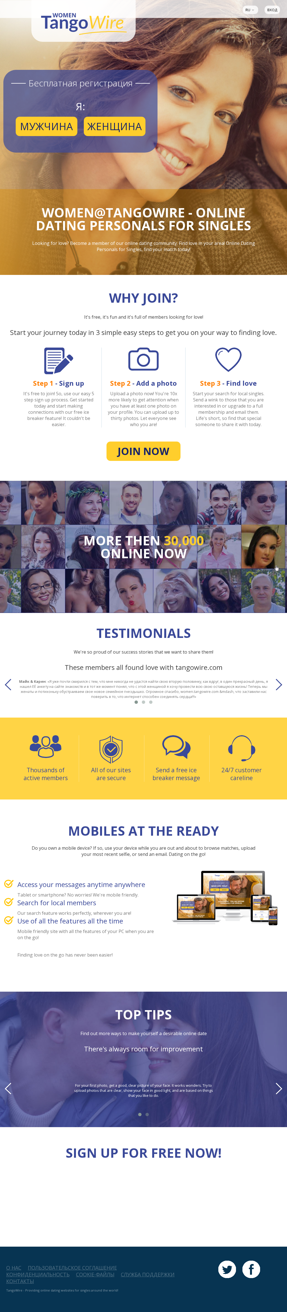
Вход (272, 9)
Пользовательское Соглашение (72, 1267)
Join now (143, 451)
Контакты (20, 1281)
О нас (13, 1267)
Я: (80, 106)
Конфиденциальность (38, 1274)
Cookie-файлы (95, 1274)
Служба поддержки (148, 1274)
